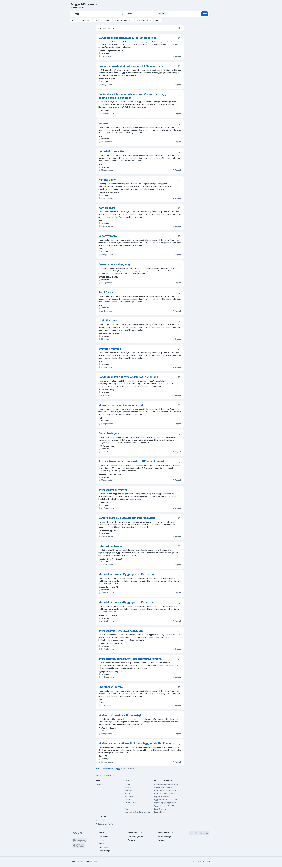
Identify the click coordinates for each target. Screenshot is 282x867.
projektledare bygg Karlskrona (164, 793)
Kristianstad (129, 797)
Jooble (207, 862)
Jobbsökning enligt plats (104, 824)
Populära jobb (100, 821)
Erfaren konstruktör (110, 546)
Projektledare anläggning (114, 264)
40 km (161, 14)
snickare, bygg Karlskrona (163, 787)
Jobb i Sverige (104, 851)
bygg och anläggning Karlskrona (165, 790)
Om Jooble (103, 837)
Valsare (103, 123)
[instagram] (196, 833)
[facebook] (191, 833)
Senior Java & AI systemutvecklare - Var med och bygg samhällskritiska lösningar (132, 96)
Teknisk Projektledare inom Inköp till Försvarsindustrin (131, 461)
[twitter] (201, 833)
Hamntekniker (107, 179)
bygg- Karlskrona (160, 809)
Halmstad (128, 790)
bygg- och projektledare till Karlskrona (167, 806)
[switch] (180, 28)
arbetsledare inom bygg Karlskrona (166, 784)
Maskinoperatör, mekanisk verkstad (120, 405)
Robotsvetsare (107, 236)
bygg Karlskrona (159, 812)
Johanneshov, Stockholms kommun (137, 812)
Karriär (101, 844)
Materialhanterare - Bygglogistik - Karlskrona (126, 574)
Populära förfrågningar (104, 775)
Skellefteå (128, 800)
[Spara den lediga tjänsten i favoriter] (179, 38)
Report (178, 56)
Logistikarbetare (108, 320)
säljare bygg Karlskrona (162, 797)
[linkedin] (206, 833)
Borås (127, 806)
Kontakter (103, 840)
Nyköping (128, 784)
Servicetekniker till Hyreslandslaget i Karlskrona (128, 377)
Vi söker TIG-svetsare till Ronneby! (119, 715)
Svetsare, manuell (109, 348)
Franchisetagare (108, 433)
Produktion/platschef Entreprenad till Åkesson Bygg (130, 66)
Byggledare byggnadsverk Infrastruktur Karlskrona (130, 658)
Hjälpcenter (103, 847)
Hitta (204, 14)
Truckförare (105, 292)
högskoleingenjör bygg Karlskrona (166, 803)
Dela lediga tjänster (135, 837)
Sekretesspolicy (92, 861)
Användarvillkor (78, 861)
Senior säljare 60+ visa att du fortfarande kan (126, 517)
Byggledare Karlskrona (112, 489)
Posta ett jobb (133, 840)
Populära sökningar (164, 837)
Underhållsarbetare (110, 687)
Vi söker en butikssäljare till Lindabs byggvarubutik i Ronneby (136, 743)
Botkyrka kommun (131, 803)
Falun (127, 809)
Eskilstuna (128, 787)
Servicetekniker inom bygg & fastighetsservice (127, 37)
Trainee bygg (100, 784)
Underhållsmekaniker (111, 151)
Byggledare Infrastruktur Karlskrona (120, 630)
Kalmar (127, 793)
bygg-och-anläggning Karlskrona (165, 800)
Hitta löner (161, 840)
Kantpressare (106, 207)
